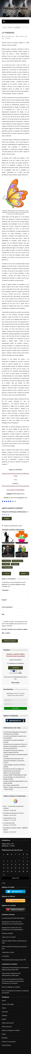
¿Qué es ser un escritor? (9, 937)
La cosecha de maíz (9, 823)
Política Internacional (8, 1023)
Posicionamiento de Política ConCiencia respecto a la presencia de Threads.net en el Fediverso (13, 981)
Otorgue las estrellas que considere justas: (14, 512)
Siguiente (23, 573)
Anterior (7, 573)
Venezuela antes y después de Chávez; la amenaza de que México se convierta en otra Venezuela (15, 746)
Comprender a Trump (8, 952)
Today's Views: (6, 843)
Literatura (4, 1015)
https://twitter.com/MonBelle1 (15, 490)
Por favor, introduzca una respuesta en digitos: (15, 629)
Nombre (4, 600)
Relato (8, 38)
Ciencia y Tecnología (8, 1004)
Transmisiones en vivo (9, 818)
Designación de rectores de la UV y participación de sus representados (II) (12, 923)
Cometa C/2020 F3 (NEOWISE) (12, 775)
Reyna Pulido (6, 973)
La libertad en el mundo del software (13, 740)
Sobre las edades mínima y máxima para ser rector (14, 942)
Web (3, 614)
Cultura (4, 1008)
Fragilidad (15, 564)
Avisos (4, 1000)
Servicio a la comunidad (8, 1041)
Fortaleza (6, 564)
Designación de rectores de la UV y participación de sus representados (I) (12, 928)
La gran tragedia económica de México (14, 764)
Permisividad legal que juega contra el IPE (14, 959)
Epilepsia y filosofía (7, 933)
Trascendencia (7, 567)
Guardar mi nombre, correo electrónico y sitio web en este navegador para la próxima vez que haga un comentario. (14, 623)
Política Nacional (6, 1026)
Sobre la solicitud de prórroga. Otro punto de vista (14, 947)
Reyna (4, 987)
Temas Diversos (6, 1045)
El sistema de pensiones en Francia (13, 813)
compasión (7, 561)
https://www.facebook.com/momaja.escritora (15, 486)
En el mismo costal (8, 785)
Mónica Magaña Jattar (9, 36)
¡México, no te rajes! (9, 773)
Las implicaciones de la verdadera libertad (15, 754)
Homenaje (5, 1011)
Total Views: (5, 846)
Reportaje (4, 1038)
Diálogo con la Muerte (14, 987)
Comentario (5, 590)
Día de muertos (18, 561)
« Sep (3, 883)
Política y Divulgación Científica (11, 1030)
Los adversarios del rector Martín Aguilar (13, 918)
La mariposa (5, 956)
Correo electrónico (7, 607)
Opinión (4, 1019)
